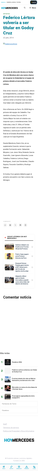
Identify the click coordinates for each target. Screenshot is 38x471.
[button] (24, 8)
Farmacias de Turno (9, 404)
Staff (5, 424)
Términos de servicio (11, 428)
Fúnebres (5, 410)
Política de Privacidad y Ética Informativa (18, 431)
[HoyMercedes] (9, 8)
